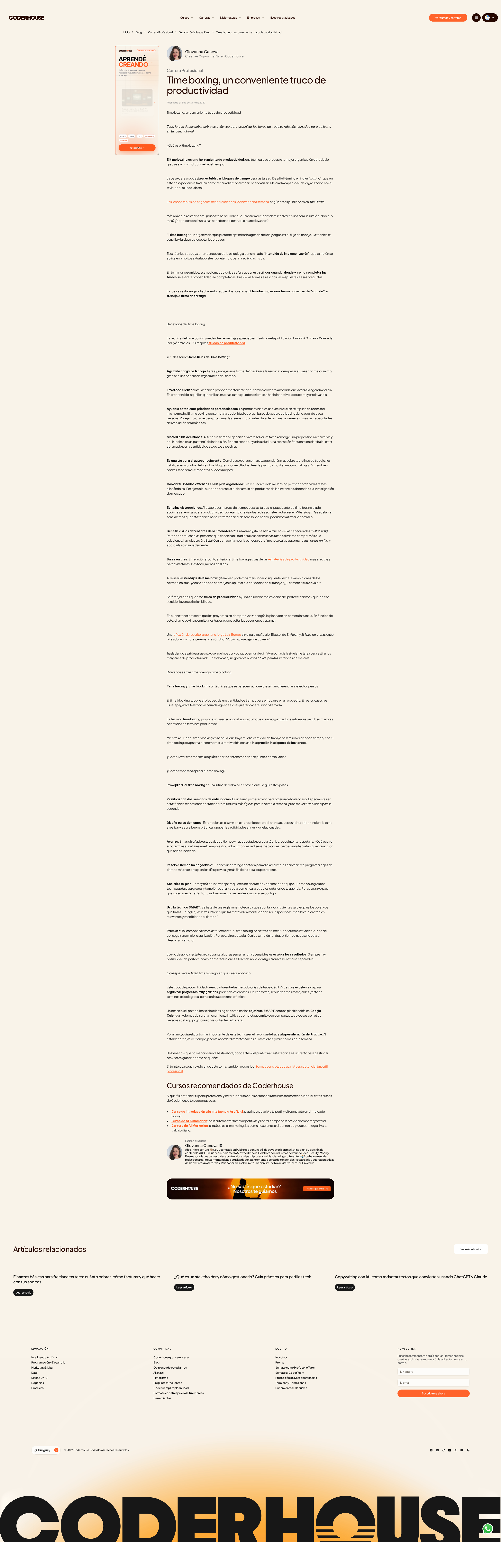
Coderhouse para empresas (171, 1357)
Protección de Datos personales (296, 1377)
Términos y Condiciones (290, 1382)
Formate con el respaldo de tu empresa (178, 1393)
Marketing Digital (42, 1367)
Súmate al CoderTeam (289, 1372)
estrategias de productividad (288, 559)
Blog (139, 32)
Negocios (37, 1382)
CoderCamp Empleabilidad (171, 1388)
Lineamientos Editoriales (291, 1388)
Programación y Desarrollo (48, 1362)
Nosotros (281, 1357)
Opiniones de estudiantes (170, 1367)
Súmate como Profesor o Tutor (295, 1367)
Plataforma (160, 1377)
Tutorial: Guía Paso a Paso (194, 32)
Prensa (279, 1362)
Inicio (126, 32)
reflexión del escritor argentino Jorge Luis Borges (206, 634)
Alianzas (158, 1372)
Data (34, 1372)
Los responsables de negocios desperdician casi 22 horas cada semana (218, 202)
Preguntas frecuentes (167, 1382)
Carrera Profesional (160, 32)
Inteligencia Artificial (44, 1357)
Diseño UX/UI (39, 1377)
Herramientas (162, 1398)
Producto (37, 1388)
